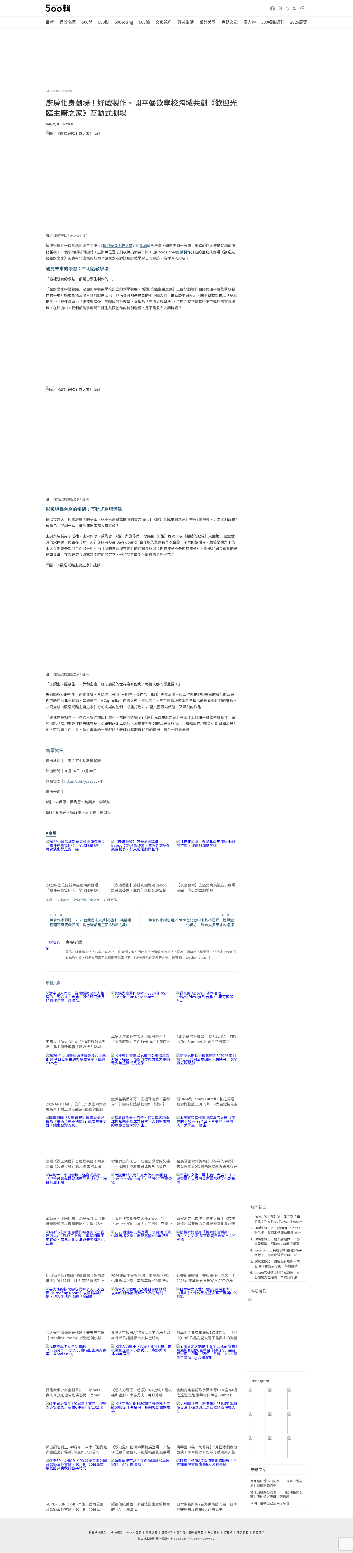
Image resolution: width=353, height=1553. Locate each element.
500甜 (103, 22)
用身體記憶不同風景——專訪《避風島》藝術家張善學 (276, 1483)
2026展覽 (298, 22)
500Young (124, 22)
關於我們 (242, 1532)
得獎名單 (68, 22)
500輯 (56, 91)
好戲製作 (110, 899)
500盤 (87, 22)
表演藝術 (62, 899)
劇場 (49, 899)
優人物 (250, 22)
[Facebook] (272, 8)
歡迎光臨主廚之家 (87, 899)
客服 (138, 1532)
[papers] (287, 8)
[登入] (294, 8)
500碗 (144, 22)
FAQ (129, 1532)
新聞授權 (151, 1532)
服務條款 (167, 1532)
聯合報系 (213, 1532)
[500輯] (58, 8)
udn (48, 91)
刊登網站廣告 (97, 1532)
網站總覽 (116, 1532)
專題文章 (229, 22)
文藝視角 (163, 22)
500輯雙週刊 (272, 22)
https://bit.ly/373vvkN (83, 781)
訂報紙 (228, 1532)
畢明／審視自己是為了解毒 (269, 1503)
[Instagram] (279, 8)
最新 (50, 22)
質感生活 (185, 22)
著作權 (181, 1532)
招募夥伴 (258, 1532)
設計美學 (207, 22)
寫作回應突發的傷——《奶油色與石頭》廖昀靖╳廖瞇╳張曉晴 (276, 1494)
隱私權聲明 (196, 1532)
